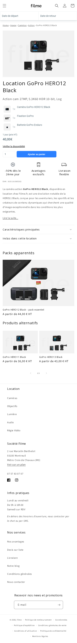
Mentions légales (40, 636)
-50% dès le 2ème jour (13, 172)
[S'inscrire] (59, 605)
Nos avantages (15, 541)
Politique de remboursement (38, 620)
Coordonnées (61, 620)
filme (19, 620)
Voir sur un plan (16, 464)
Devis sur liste (15, 550)
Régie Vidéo (14, 430)
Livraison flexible (64, 172)
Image (13, 25)
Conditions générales (19, 574)
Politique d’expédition (24, 625)
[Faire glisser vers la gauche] (31, 373)
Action (31, 25)
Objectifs (12, 406)
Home (6, 25)
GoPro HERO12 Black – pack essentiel (23, 309)
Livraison (12, 558)
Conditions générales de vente (52, 625)
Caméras (22, 25)
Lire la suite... (10, 218)
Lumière (12, 414)
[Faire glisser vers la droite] (46, 373)
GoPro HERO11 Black (14, 357)
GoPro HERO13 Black (50, 357)
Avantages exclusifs (38, 172)
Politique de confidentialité (53, 631)
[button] (4, 6)
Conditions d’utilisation (25, 631)
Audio (10, 422)
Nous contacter (16, 582)
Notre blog (13, 566)
